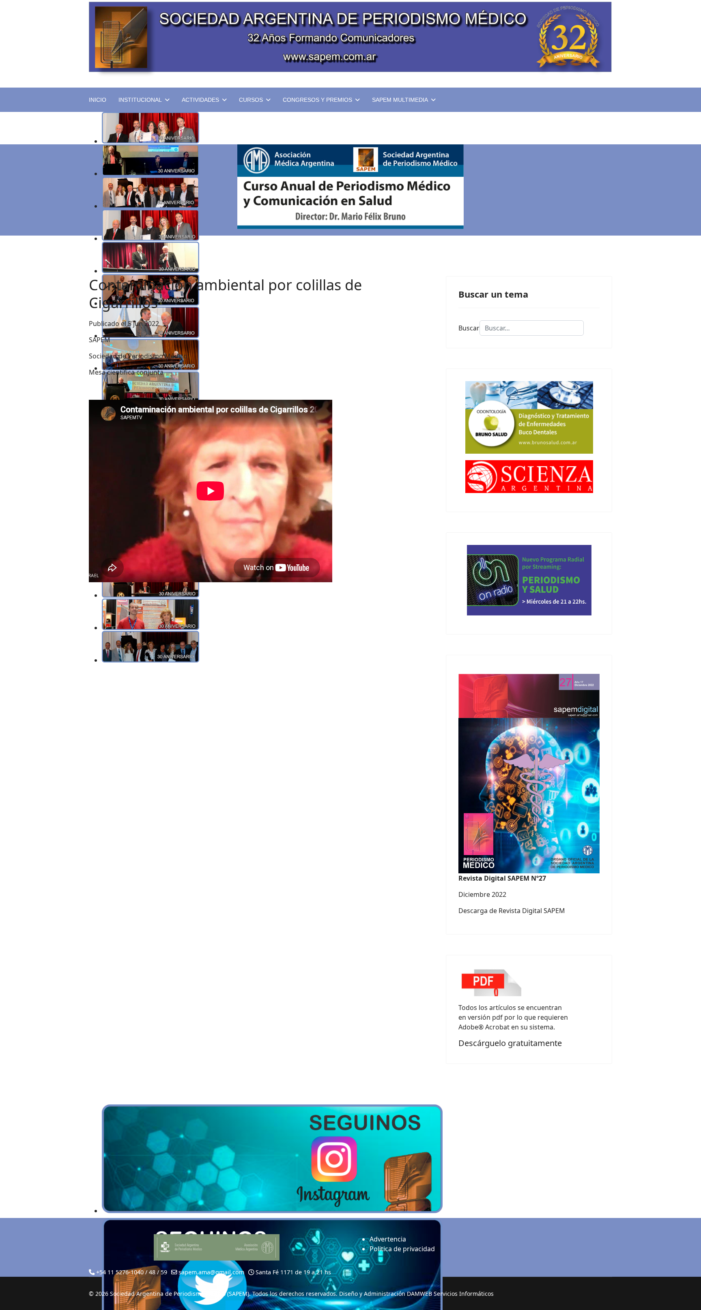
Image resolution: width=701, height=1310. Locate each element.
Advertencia (388, 1239)
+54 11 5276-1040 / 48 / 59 (131, 1272)
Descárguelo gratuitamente (510, 1043)
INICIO (97, 99)
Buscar (469, 328)
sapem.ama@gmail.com (211, 1272)
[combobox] (532, 328)
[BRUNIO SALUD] (529, 417)
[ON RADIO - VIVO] (529, 580)
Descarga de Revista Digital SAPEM (511, 910)
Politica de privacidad (402, 1248)
